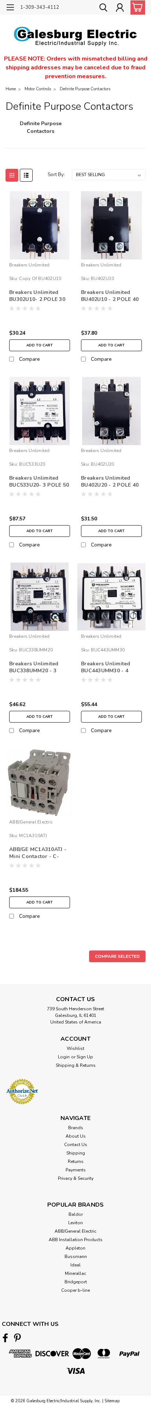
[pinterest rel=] (17, 1337)
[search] (103, 8)
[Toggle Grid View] (11, 175)
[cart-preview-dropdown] (136, 7)
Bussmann (76, 1256)
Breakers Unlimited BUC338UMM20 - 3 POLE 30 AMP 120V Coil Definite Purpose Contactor (37, 667)
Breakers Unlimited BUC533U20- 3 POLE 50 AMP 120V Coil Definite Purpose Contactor (39, 482)
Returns (76, 1161)
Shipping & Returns (76, 1065)
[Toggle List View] (26, 175)
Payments (76, 1170)
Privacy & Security (75, 1178)
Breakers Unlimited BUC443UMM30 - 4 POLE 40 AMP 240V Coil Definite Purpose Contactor (108, 667)
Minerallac (75, 1273)
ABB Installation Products (76, 1240)
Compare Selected (117, 956)
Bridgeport (76, 1282)
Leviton (75, 1223)
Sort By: (56, 174)
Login (64, 1057)
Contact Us (75, 1145)
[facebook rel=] (5, 1337)
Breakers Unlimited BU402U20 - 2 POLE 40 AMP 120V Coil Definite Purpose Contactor (111, 482)
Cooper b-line (75, 1290)
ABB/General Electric (31, 822)
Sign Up (85, 1057)
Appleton (75, 1248)
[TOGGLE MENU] (10, 8)
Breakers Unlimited (29, 265)
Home (10, 89)
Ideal (75, 1265)
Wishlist (75, 1048)
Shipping (75, 1153)
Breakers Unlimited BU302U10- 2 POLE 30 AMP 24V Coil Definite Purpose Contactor (37, 296)
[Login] (119, 8)
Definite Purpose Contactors (85, 89)
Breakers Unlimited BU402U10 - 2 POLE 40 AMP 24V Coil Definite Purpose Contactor (110, 296)
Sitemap (111, 1401)
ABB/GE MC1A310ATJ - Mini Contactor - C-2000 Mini (37, 853)
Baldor (76, 1214)
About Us (76, 1136)
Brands (75, 1128)
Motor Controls (38, 89)
